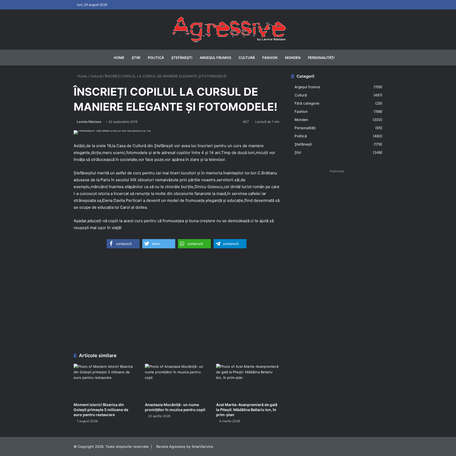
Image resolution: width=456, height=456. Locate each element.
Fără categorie (306, 103)
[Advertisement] (176, 302)
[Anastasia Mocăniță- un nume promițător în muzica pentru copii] (176, 381)
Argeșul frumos (215, 57)
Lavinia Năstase (89, 122)
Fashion (270, 57)
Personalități (321, 57)
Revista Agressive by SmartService (184, 446)
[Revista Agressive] (228, 29)
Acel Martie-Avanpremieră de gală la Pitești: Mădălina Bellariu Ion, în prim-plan (246, 409)
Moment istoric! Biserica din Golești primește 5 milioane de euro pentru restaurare (101, 409)
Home (119, 57)
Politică (156, 57)
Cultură (247, 57)
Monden (293, 57)
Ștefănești (181, 57)
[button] (123, 243)
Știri (136, 57)
